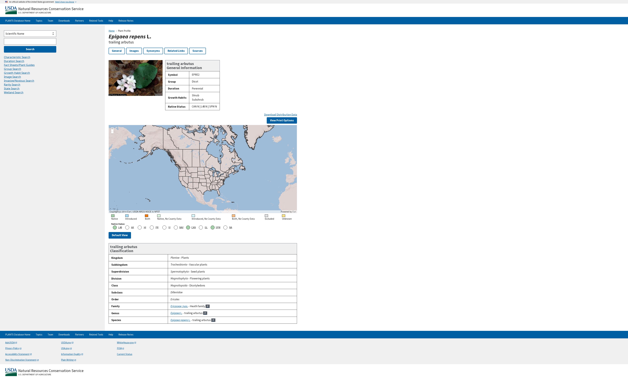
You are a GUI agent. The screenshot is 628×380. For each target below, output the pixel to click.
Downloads (64, 20)
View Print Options (282, 120)
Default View (120, 235)
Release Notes (125, 20)
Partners (79, 20)
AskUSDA (10, 342)
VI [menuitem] (169, 227)
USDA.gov (66, 342)
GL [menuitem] (206, 227)
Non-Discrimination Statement (20, 359)
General (117, 51)
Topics (39, 20)
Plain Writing (67, 359)
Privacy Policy (12, 348)
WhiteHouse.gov (125, 342)
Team (50, 20)
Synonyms (153, 51)
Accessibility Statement (17, 354)
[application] (203, 169)
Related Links (176, 51)
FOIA (119, 348)
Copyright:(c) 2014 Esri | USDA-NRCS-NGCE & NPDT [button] (135, 211)
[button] (112, 129)
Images (134, 51)
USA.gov (65, 348)
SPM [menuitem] (218, 227)
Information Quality (71, 354)
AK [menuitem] (132, 227)
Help (110, 20)
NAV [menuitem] (181, 227)
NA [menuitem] (230, 227)
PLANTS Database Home (17, 20)
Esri (294, 211)
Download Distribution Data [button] (280, 114)
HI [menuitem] (145, 227)
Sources (197, 51)
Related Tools (96, 20)
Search (30, 49)
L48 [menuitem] (120, 227)
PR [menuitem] (157, 227)
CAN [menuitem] (193, 227)
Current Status (124, 354)
